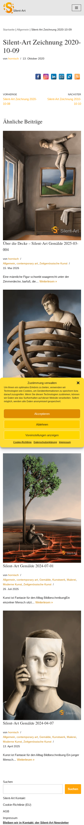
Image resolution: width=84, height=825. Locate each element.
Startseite (9, 29)
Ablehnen (42, 424)
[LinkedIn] (54, 77)
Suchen (8, 781)
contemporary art (27, 263)
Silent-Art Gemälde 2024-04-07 (28, 723)
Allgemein (23, 29)
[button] (78, 383)
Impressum (65, 442)
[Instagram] (46, 77)
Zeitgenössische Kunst (53, 263)
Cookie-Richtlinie (22, 442)
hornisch (13, 58)
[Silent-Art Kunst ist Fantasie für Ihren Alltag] (14, 8)
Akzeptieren (42, 413)
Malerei (71, 579)
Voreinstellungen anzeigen (42, 435)
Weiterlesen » (48, 281)
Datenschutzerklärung (45, 442)
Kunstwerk (58, 579)
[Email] (61, 77)
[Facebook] (38, 77)
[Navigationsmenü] (76, 7)
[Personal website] (69, 77)
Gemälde (45, 579)
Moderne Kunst (12, 584)
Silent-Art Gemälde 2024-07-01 (28, 565)
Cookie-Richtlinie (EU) (17, 804)
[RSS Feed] (77, 77)
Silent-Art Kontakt (14, 798)
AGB (6, 811)
